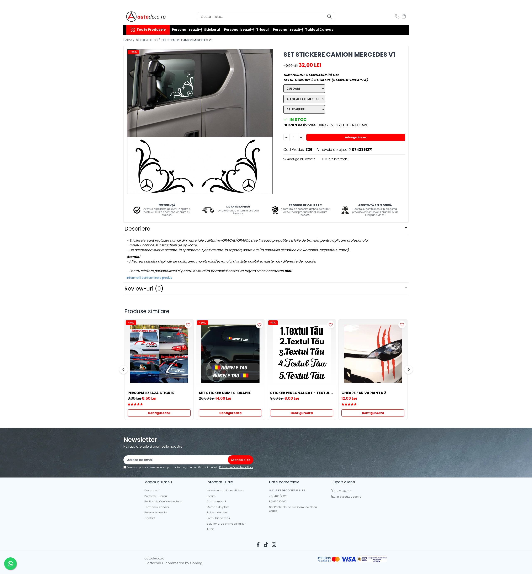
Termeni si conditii (156, 507)
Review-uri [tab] (143, 288)
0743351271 (343, 491)
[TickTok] (266, 545)
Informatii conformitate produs (149, 278)
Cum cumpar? (216, 501)
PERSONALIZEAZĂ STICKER (151, 393)
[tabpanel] (200, 121)
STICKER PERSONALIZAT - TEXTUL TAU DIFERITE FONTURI (301, 393)
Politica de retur (217, 512)
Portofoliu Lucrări (155, 496)
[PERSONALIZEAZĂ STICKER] (159, 353)
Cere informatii (336, 159)
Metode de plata (218, 507)
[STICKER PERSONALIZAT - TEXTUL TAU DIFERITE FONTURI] (301, 353)
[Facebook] (258, 545)
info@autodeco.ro (348, 497)
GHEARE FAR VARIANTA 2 (363, 393)
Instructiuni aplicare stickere (226, 490)
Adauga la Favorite (300, 159)
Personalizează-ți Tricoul (246, 29)
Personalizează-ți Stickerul (196, 29)
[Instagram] (274, 545)
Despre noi (151, 490)
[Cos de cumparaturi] (403, 16)
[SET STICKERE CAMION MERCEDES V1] (200, 121)
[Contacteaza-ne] (397, 16)
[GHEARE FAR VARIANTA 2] (373, 353)
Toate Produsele (151, 29)
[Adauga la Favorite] (188, 324)
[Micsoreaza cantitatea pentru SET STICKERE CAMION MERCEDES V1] (286, 137)
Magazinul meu (158, 482)
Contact (149, 518)
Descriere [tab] (137, 228)
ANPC (210, 529)
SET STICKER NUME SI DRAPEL (225, 393)
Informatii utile (220, 482)
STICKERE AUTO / (148, 40)
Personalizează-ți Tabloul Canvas (303, 29)
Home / (129, 40)
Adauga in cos (356, 137)
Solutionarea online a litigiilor (226, 524)
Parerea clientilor (156, 512)
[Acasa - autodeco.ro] (147, 16)
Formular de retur (218, 518)
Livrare (211, 496)
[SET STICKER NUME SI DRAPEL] (230, 353)
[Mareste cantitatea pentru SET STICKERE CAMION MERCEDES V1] (301, 137)
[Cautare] (329, 16)
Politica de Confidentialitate (236, 467)
